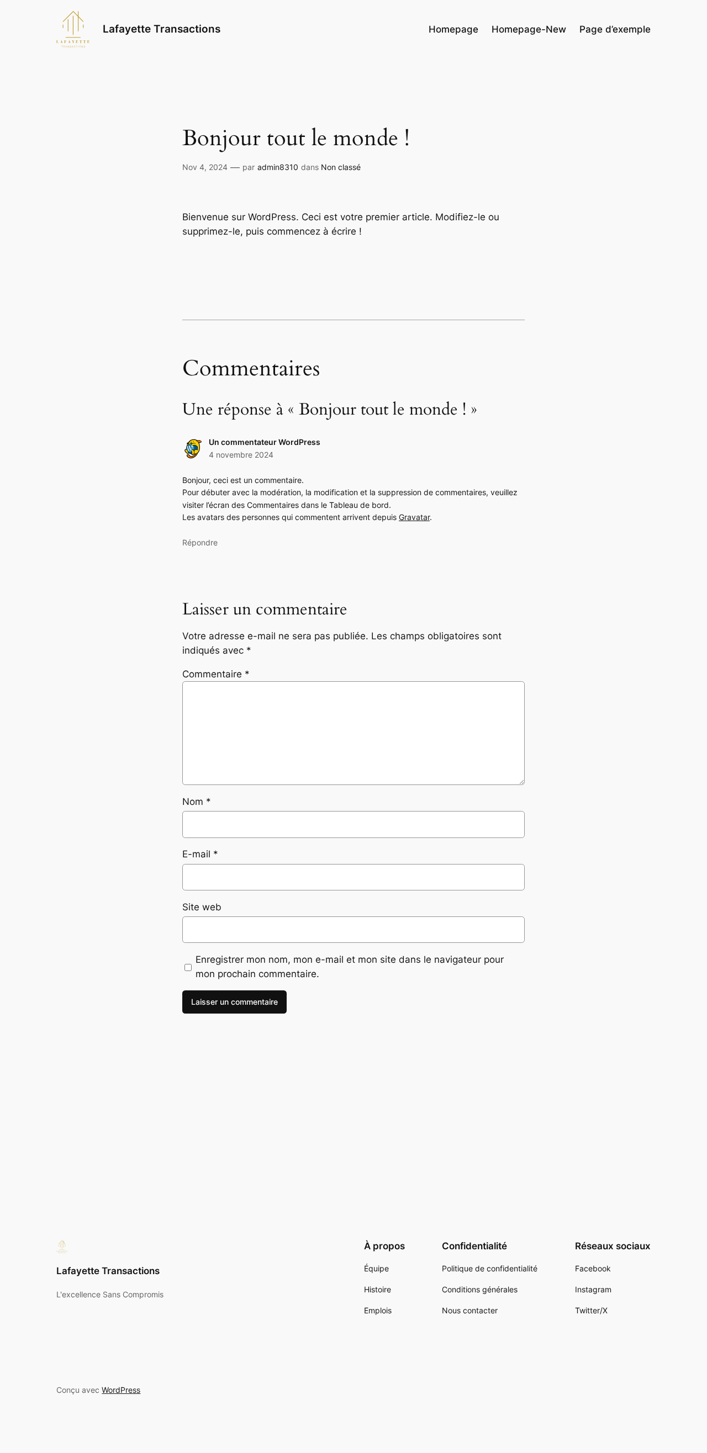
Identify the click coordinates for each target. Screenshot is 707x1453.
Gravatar (414, 517)
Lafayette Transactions (161, 28)
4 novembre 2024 (241, 454)
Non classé (341, 167)
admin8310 (277, 167)
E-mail (200, 854)
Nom (196, 801)
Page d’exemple (615, 29)
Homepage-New (529, 29)
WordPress (121, 1389)
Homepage (453, 29)
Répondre (200, 542)
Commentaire (216, 674)
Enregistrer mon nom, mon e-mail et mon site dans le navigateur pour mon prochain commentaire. (350, 966)
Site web (201, 907)
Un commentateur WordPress (264, 442)
